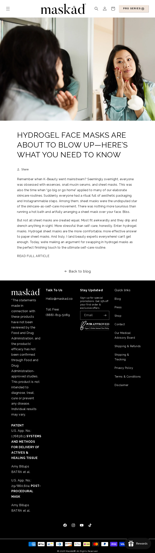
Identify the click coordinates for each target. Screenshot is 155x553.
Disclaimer (122, 385)
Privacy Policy (124, 367)
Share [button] (25, 169)
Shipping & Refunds (128, 346)
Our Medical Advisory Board (125, 335)
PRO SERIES (132, 8)
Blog (118, 298)
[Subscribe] (105, 315)
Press (118, 307)
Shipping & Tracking (122, 357)
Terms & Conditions (128, 376)
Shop (118, 315)
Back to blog (80, 271)
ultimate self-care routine (86, 247)
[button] (8, 9)
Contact (120, 324)
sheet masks (107, 184)
